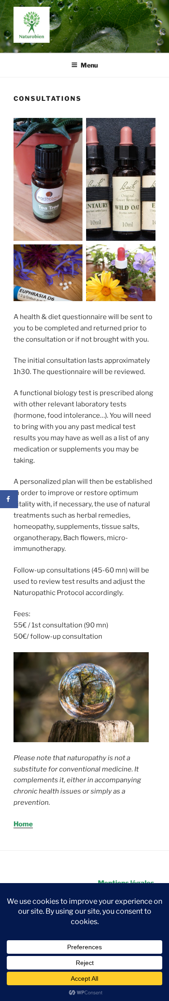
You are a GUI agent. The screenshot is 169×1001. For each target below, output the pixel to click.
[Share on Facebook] (9, 499)
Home (23, 824)
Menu (89, 65)
